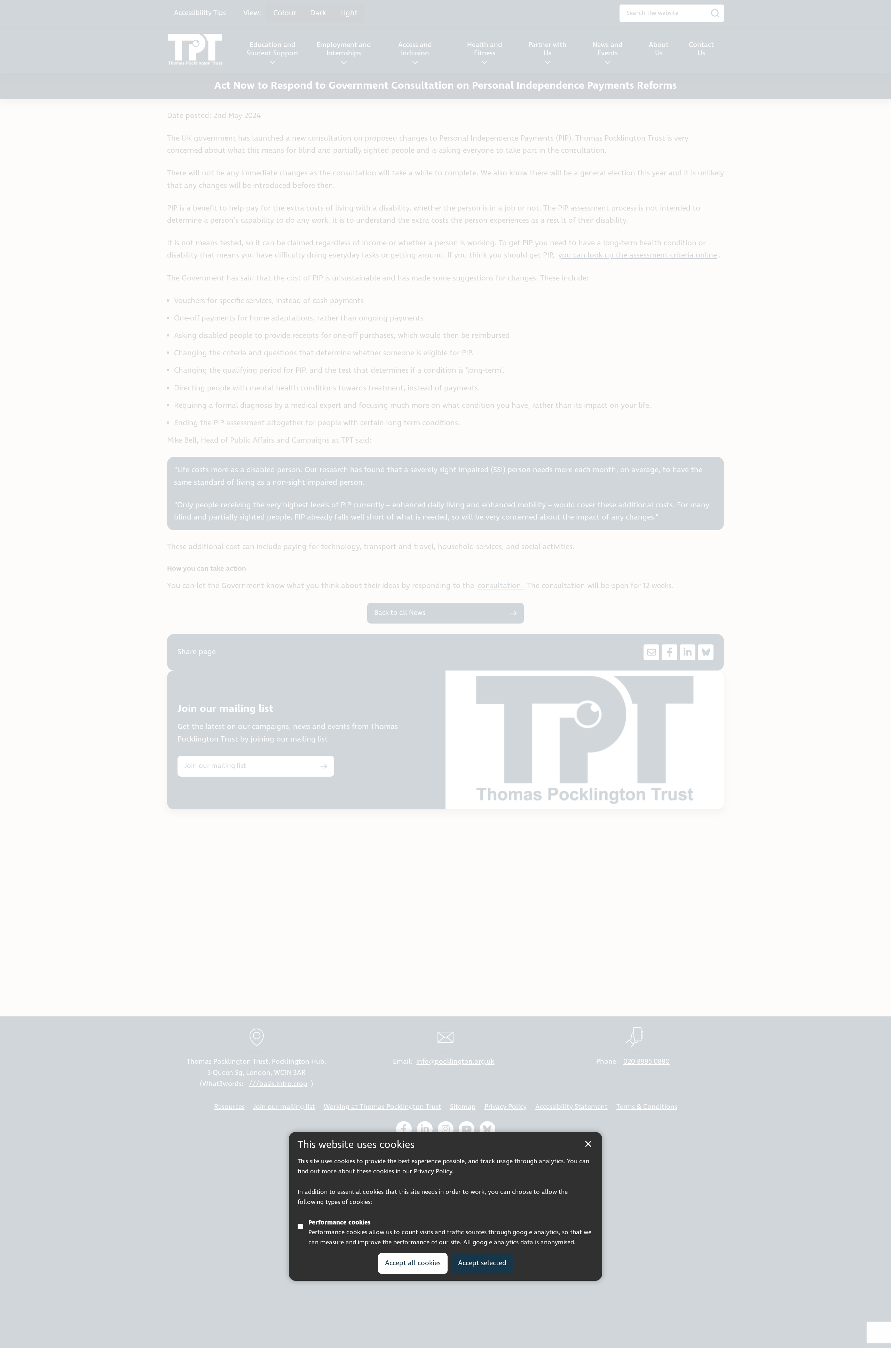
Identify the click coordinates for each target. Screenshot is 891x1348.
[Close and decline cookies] (588, 1144)
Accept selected (482, 1263)
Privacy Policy (433, 1171)
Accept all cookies (413, 1263)
